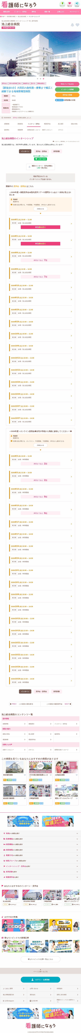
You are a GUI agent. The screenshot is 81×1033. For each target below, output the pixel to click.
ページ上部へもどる (40, 971)
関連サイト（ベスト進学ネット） (66, 1001)
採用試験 (56, 151)
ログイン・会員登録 (42, 979)
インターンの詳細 (67, 89)
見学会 (15, 117)
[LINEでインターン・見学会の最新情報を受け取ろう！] (72, 25)
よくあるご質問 (8, 988)
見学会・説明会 (41, 151)
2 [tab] (40, 79)
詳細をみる (40, 209)
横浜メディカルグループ (64, 798)
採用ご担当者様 (61, 994)
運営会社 (32, 994)
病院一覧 (47, 11)
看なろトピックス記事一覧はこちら (40, 959)
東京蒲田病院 (8, 775)
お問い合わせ (34, 988)
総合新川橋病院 (8, 798)
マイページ (73, 11)
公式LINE (35, 1001)
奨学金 (34, 11)
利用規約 (59, 988)
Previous (2, 54)
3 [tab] (43, 79)
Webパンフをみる (67, 84)
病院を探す (6, 11)
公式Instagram (9, 1001)
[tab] (40, 833)
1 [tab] (38, 79)
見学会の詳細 (67, 95)
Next (78, 54)
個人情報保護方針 (8, 994)
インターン (25, 151)
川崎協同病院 (34, 798)
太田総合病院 (60, 775)
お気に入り (60, 11)
